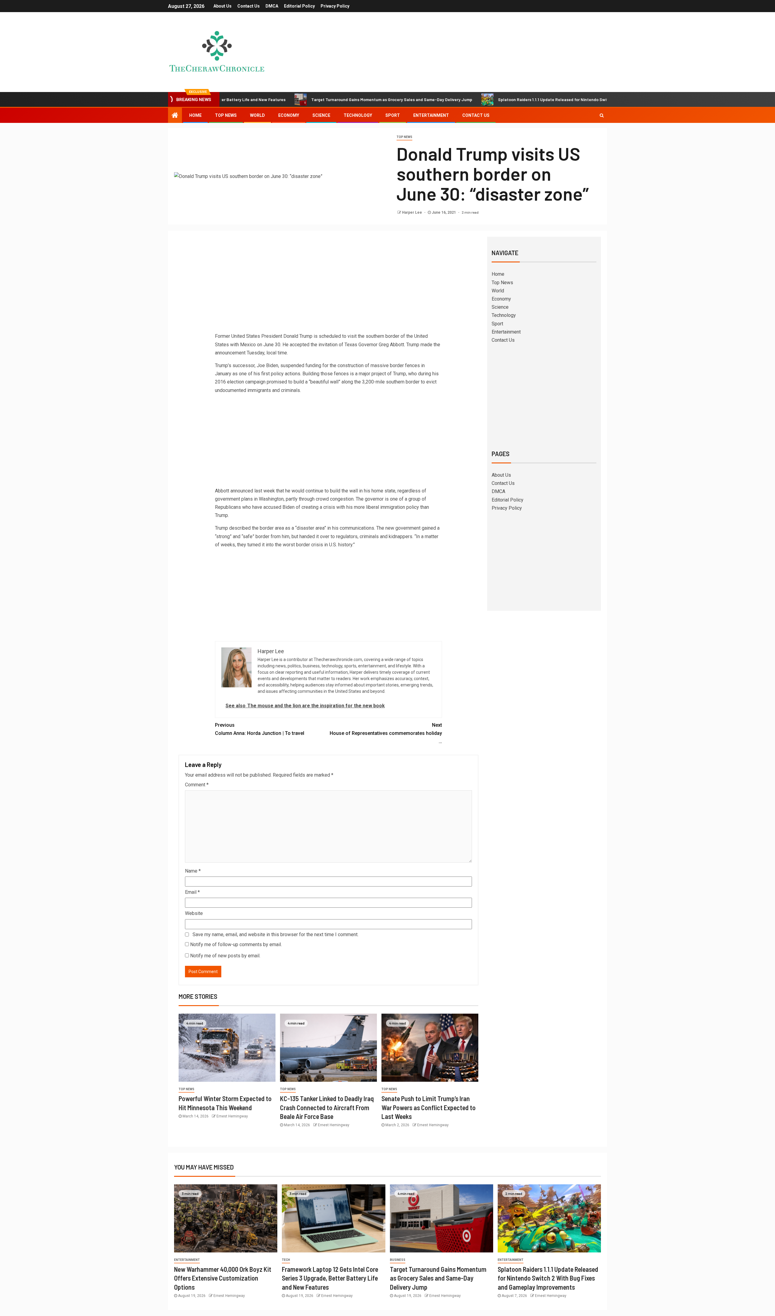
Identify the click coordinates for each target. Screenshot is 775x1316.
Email (192, 892)
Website (194, 913)
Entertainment (431, 115)
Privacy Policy (335, 6)
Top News (226, 115)
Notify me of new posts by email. (225, 956)
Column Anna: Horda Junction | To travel (259, 729)
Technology (358, 115)
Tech (286, 1260)
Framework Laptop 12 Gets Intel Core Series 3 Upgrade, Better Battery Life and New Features (330, 1278)
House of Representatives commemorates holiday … (386, 733)
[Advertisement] (328, 286)
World (257, 115)
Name (193, 871)
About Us (222, 6)
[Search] (601, 115)
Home (195, 115)
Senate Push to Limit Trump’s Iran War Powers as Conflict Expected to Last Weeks (428, 1107)
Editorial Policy (299, 6)
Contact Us (248, 6)
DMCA (271, 6)
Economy (288, 115)
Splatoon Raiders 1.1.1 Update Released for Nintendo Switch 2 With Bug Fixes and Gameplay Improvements (547, 99)
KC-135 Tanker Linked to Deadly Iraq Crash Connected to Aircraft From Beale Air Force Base (327, 1107)
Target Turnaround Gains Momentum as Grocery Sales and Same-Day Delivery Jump (338, 99)
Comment (197, 785)
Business (397, 1260)
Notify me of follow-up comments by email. (236, 944)
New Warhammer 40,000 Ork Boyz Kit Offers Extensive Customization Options (222, 1278)
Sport (392, 115)
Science (321, 115)
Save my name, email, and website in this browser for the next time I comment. (275, 934)
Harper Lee (412, 212)
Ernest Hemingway (232, 1116)
